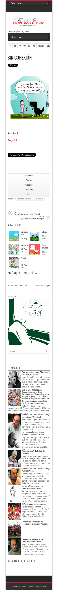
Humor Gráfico (25, 199)
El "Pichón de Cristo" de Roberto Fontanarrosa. (32, 487)
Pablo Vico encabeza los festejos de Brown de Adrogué (35, 523)
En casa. (12, 296)
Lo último (39, 199)
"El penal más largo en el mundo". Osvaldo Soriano (33, 433)
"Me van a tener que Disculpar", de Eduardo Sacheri (36, 373)
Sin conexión (20, 57)
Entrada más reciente (17, 285)
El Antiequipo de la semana (34, 504)
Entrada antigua (43, 285)
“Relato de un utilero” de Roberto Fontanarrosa (32, 540)
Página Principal (11, 8)
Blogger (38, 10)
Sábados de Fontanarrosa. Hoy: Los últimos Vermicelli (36, 416)
